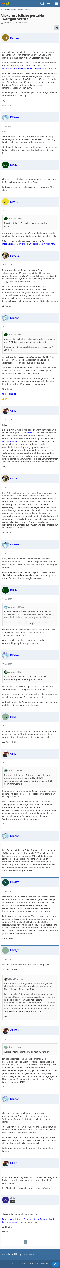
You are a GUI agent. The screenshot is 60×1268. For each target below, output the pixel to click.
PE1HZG (7, 22)
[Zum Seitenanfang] (55, 1264)
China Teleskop (9, 394)
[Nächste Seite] (33, 1242)
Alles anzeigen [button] (29, 623)
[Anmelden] (49, 3)
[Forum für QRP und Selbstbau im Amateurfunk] (5, 3)
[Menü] (56, 3)
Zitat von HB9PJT (15, 770)
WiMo (29, 432)
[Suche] (42, 3)
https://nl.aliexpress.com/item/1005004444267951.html (28, 68)
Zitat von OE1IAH (16, 978)
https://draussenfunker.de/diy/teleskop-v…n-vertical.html (28, 243)
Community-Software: (30, 1264)
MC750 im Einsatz (10, 441)
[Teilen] (56, 27)
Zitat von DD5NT (15, 218)
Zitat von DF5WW (16, 607)
